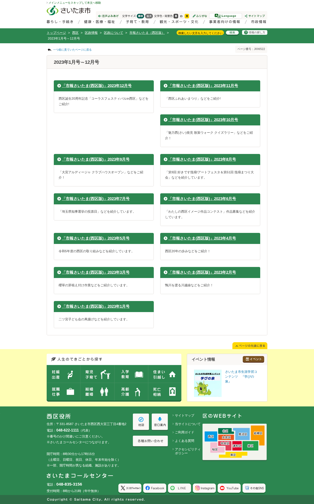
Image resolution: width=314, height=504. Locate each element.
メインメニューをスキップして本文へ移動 (75, 2)
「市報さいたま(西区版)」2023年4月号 (202, 238)
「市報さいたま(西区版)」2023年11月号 (203, 86)
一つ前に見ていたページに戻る (72, 49)
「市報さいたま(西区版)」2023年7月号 (96, 199)
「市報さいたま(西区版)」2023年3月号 (96, 272)
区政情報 (91, 33)
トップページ (56, 33)
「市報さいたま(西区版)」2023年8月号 (202, 159)
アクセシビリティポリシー (188, 451)
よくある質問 (184, 441)
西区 (75, 33)
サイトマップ (184, 415)
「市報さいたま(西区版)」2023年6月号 (202, 199)
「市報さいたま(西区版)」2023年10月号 (203, 120)
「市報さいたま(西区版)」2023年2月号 (202, 272)
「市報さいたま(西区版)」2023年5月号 (96, 238)
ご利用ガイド (184, 432)
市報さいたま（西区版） (147, 33)
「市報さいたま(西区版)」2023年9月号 (96, 159)
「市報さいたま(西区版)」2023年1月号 (96, 306)
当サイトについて (188, 424)
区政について (113, 33)
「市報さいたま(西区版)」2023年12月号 (97, 86)
